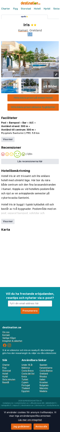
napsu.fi (16, 405)
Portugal (26, 385)
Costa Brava (27, 371)
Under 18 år (27, 365)
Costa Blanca (46, 371)
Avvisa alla (41, 426)
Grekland (44, 373)
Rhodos (43, 376)
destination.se (27, 405)
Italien (42, 379)
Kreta (24, 376)
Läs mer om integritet (30, 420)
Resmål (5, 382)
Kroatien (44, 382)
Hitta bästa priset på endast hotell (33, 97)
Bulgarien (44, 385)
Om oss (5, 332)
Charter (5, 8)
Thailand (26, 388)
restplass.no (8, 403)
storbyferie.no (53, 405)
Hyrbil (47, 8)
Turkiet (25, 379)
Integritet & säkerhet (12, 341)
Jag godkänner (21, 426)
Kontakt (6, 335)
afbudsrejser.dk (37, 403)
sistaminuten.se (22, 403)
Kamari (23, 30)
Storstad (26, 8)
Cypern (25, 382)
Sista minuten (8, 379)
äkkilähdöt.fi (51, 403)
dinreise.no (40, 405)
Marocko (44, 388)
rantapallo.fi (6, 405)
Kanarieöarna (46, 368)
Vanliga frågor (9, 338)
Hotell (37, 8)
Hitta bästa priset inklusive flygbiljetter (33, 107)
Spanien (43, 365)
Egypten (26, 391)
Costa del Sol (28, 373)
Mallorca (26, 368)
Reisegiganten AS (33, 401)
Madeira (43, 391)
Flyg (15, 8)
